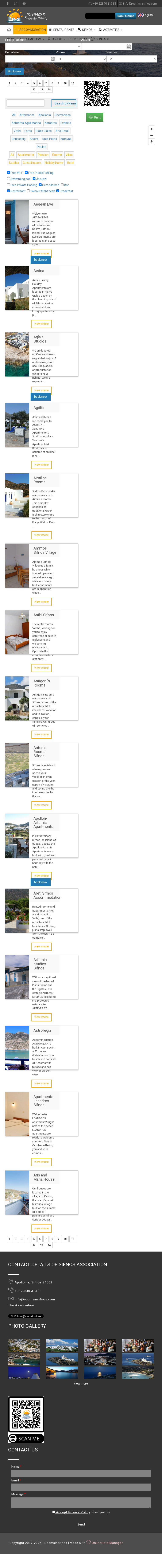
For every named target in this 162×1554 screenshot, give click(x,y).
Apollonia (44, 115)
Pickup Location (15, 40)
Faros (28, 131)
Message (18, 1494)
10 (65, 83)
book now (40, 259)
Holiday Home (54, 162)
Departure (12, 52)
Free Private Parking (24, 185)
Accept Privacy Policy (72, 1512)
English (148, 15)
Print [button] (97, 117)
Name (16, 1466)
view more (41, 253)
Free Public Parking (41, 173)
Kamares (51, 123)
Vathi (17, 131)
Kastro (34, 139)
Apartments (26, 154)
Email (16, 1480)
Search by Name (65, 103)
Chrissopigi (19, 139)
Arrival (85, 40)
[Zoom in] (151, 129)
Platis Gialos (44, 131)
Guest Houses (32, 162)
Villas (69, 154)
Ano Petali (62, 131)
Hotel (70, 162)
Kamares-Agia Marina (26, 123)
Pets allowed (50, 185)
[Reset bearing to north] (151, 141)
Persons (112, 52)
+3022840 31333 (28, 1291)
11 (72, 83)
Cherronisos (63, 115)
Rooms (60, 52)
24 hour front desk (42, 191)
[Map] (120, 181)
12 (33, 89)
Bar (66, 185)
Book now (14, 71)
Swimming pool (21, 179)
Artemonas (27, 115)
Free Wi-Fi (17, 173)
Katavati (66, 139)
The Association (21, 1305)
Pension (43, 154)
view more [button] (81, 1383)
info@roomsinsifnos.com (140, 3)
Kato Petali (49, 139)
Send (81, 1524)
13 (41, 89)
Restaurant (18, 191)
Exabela (66, 123)
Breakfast (66, 191)
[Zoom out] (151, 135)
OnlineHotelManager (107, 1543)
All (14, 115)
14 (49, 89)
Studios (14, 162)
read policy (101, 1512)
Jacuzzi (41, 179)
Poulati (41, 146)
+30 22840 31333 (104, 3)
